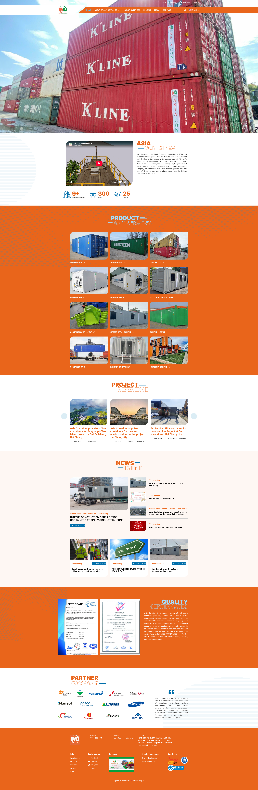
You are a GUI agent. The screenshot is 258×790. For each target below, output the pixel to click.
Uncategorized (157, 564)
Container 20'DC (77, 262)
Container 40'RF (117, 297)
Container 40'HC (157, 262)
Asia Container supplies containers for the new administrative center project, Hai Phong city (127, 433)
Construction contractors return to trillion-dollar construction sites (87, 570)
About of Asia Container (106, 10)
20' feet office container (161, 297)
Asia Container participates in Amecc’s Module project (165, 570)
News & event (75, 514)
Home (88, 10)
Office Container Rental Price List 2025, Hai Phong (167, 484)
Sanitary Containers (120, 367)
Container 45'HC (77, 367)
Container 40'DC (117, 262)
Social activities (89, 514)
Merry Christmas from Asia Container (166, 527)
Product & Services (131, 10)
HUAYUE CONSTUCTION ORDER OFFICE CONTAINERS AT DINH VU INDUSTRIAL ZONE (96, 518)
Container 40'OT (157, 332)
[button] (246, 121)
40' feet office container (122, 332)
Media (156, 10)
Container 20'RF (77, 297)
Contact (167, 10)
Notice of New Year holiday (161, 499)
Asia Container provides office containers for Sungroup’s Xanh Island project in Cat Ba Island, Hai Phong (88, 433)
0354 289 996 (170, 2)
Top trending (102, 514)
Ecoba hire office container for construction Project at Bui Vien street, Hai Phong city (168, 431)
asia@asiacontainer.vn (191, 2)
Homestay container (160, 367)
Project (147, 10)
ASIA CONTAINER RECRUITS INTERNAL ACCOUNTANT (128, 570)
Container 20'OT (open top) (82, 332)
